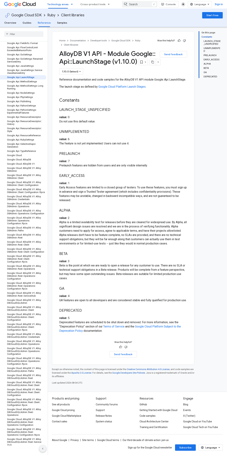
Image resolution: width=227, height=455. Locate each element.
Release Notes (104, 415)
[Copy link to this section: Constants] (84, 100)
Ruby (51, 15)
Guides (27, 22)
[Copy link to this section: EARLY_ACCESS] (88, 176)
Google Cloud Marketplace (66, 415)
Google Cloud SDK (26, 15)
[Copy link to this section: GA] (67, 289)
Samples (62, 22)
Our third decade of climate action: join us (146, 440)
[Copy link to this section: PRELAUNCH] (83, 154)
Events (187, 410)
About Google (59, 440)
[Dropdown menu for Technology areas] (73, 4)
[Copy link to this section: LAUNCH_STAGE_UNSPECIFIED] (113, 110)
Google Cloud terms (108, 440)
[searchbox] (23, 34)
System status (104, 421)
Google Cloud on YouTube (197, 421)
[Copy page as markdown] (153, 62)
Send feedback (173, 54)
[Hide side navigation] (42, 448)
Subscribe (185, 447)
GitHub (143, 404)
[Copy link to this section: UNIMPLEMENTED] (92, 132)
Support (100, 410)
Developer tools (98, 40)
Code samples (148, 415)
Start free (212, 15)
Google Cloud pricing (63, 410)
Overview (10, 22)
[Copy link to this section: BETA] (71, 254)
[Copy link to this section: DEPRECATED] (85, 311)
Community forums (107, 404)
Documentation (78, 40)
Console (171, 4)
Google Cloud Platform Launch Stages (122, 86)
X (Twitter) (189, 415)
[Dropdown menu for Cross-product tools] (110, 4)
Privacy (75, 440)
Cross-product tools (93, 4)
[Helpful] (179, 40)
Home (62, 40)
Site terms (88, 440)
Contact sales (59, 421)
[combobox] (139, 4)
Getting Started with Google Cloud (158, 410)
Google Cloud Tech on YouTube (200, 427)
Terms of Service (113, 326)
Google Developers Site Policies (128, 372)
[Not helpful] (184, 40)
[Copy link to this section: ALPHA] (73, 211)
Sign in (219, 4)
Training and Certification (154, 427)
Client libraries (72, 15)
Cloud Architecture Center (154, 421)
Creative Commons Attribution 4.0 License (148, 369)
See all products (61, 404)
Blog (185, 404)
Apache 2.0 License (81, 372)
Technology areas (58, 4)
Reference (44, 22)
